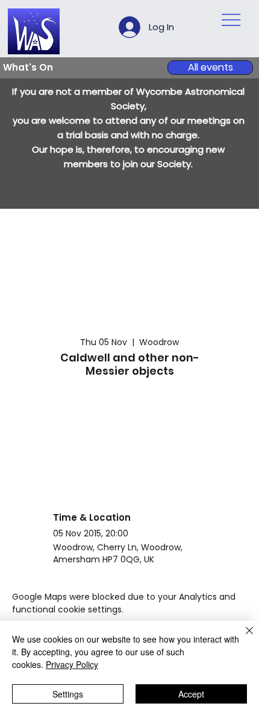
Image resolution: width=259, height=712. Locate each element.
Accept (191, 694)
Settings (67, 694)
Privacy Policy (72, 664)
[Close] (242, 637)
